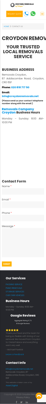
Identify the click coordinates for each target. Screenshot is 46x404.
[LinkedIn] (28, 401)
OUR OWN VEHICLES (15, 295)
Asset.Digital (12, 385)
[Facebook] (18, 401)
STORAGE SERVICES (15, 291)
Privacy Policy (23, 397)
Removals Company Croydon (18, 110)
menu (42, 13)
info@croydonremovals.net (20, 96)
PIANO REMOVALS (14, 288)
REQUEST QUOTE (14, 14)
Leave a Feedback (15, 354)
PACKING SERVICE (14, 284)
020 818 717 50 (20, 87)
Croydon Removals (31, 394)
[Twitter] (22, 401)
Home (6, 26)
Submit (6, 264)
